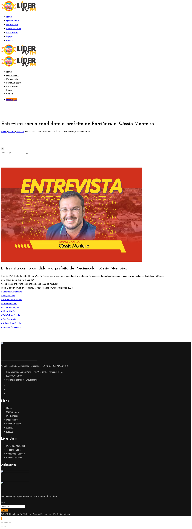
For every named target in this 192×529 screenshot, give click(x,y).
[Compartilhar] (7, 522)
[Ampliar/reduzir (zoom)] (2, 522)
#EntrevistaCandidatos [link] (11, 292)
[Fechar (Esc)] (10, 522)
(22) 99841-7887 (14, 376)
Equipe (9, 36)
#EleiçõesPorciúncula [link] (11, 327)
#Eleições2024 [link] (8, 295)
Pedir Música (12, 32)
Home (9, 17)
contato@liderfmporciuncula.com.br (22, 380)
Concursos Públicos (15, 454)
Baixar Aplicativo (13, 28)
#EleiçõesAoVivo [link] (9, 319)
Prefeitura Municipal (15, 446)
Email (3, 502)
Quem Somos (12, 20)
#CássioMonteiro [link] (9, 303)
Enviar (4, 510)
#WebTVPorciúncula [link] (10, 315)
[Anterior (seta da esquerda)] (2, 526)
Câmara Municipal (14, 457)
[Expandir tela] (5, 522)
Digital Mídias (63, 514)
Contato (9, 40)
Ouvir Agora (11, 99)
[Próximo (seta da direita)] (5, 526)
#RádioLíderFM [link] (8, 311)
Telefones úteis (13, 450)
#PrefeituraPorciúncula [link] (11, 299)
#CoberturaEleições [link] (10, 307)
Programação (12, 24)
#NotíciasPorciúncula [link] (11, 323)
